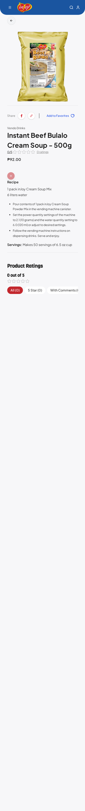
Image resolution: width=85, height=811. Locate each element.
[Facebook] (21, 115)
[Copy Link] (31, 115)
